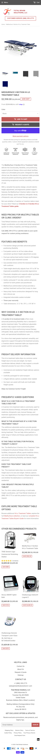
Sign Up (35, 725)
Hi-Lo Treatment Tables (23, 513)
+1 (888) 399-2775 (20, 683)
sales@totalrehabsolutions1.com (20, 686)
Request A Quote (20, 672)
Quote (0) (39, 565)
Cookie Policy (8, 733)
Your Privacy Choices (29, 733)
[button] (6, 561)
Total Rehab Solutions (22, 744)
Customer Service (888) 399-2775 (20, 18)
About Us (20, 669)
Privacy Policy (17, 733)
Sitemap (20, 675)
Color (3, 109)
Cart (38, 2)
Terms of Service (30, 730)
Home (3, 24)
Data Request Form (19, 735)
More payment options (20, 136)
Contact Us (20, 666)
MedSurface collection (12, 516)
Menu (6, 2)
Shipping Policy (9, 730)
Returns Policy (19, 730)
